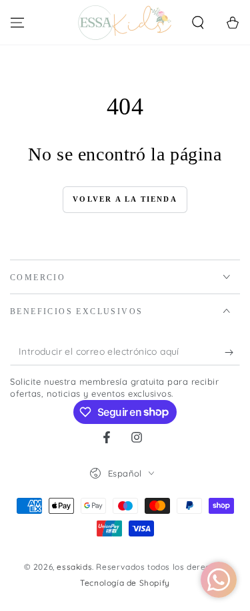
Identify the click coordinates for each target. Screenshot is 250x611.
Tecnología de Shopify (125, 583)
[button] (198, 22)
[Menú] (17, 22)
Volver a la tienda (125, 199)
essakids (74, 567)
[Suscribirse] (232, 352)
